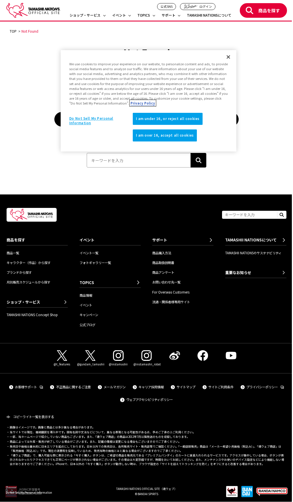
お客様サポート (29, 386)
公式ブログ (87, 324)
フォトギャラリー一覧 (95, 262)
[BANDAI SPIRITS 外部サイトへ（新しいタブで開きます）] (247, 494)
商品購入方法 (161, 253)
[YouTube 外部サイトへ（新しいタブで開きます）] (231, 355)
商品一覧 (13, 253)
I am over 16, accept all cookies (165, 135)
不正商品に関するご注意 (73, 387)
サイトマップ (186, 387)
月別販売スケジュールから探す (28, 282)
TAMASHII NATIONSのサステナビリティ (253, 253)
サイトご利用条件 (220, 387)
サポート (168, 15)
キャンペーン (89, 314)
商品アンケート (163, 272)
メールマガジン (115, 387)
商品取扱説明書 (163, 262)
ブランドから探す (19, 272)
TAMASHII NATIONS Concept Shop (32, 314)
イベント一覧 (89, 253)
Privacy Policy (142, 103)
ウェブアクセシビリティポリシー (149, 399)
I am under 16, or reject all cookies (168, 118)
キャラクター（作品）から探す (29, 262)
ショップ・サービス (85, 15)
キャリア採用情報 (151, 387)
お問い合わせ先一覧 (166, 282)
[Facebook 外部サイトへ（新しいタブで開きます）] (203, 355)
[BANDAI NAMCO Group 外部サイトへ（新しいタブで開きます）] (271, 494)
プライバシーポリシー (265, 386)
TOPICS (143, 15)
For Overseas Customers (170, 292)
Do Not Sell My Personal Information (29, 492)
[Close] (228, 57)
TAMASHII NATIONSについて (209, 15)
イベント (119, 15)
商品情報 (86, 295)
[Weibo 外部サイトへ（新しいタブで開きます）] (174, 355)
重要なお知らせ (238, 272)
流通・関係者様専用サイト (171, 302)
